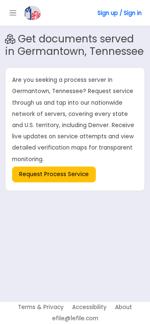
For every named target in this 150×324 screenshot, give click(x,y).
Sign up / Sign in (120, 13)
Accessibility (89, 307)
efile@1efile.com (75, 318)
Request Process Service (54, 174)
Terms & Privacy (41, 307)
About (123, 307)
